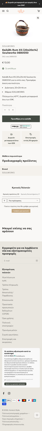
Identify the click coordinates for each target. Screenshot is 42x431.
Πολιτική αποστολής (10, 422)
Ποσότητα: (7, 105)
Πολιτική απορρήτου (10, 416)
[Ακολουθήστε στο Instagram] (9, 393)
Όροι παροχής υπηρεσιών (12, 419)
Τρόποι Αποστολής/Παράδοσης (7, 292)
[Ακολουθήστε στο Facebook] (3, 393)
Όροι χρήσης (8, 318)
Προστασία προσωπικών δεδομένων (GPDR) (8, 309)
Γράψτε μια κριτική (21, 211)
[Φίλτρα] (4, 201)
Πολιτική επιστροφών (7, 324)
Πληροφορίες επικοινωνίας (13, 424)
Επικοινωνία (7, 300)
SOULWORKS (8, 46)
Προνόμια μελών (9, 330)
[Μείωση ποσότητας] (5, 110)
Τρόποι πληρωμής (10, 285)
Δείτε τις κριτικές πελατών (15, 384)
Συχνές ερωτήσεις (10, 334)
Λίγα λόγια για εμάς (8, 279)
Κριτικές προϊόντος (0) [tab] (11, 194)
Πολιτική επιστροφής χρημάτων (15, 413)
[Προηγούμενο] (2, 4)
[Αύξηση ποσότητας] (13, 110)
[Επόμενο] (39, 4)
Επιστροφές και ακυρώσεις (9, 340)
